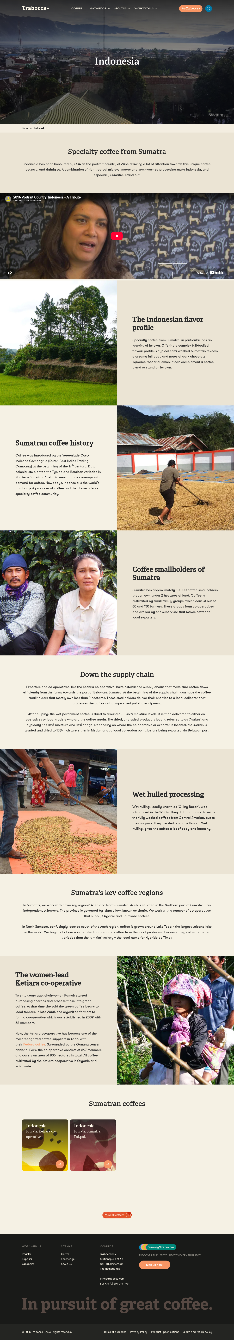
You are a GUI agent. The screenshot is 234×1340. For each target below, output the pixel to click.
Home (25, 128)
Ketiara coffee (34, 1044)
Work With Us (144, 8)
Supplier (27, 1259)
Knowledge (98, 8)
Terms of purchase (115, 1332)
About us (120, 8)
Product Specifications (165, 1332)
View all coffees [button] (114, 1215)
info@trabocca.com (112, 1279)
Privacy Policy (138, 1332)
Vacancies (28, 1264)
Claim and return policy (197, 1332)
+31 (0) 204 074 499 (116, 1284)
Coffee (76, 8)
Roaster (26, 1254)
